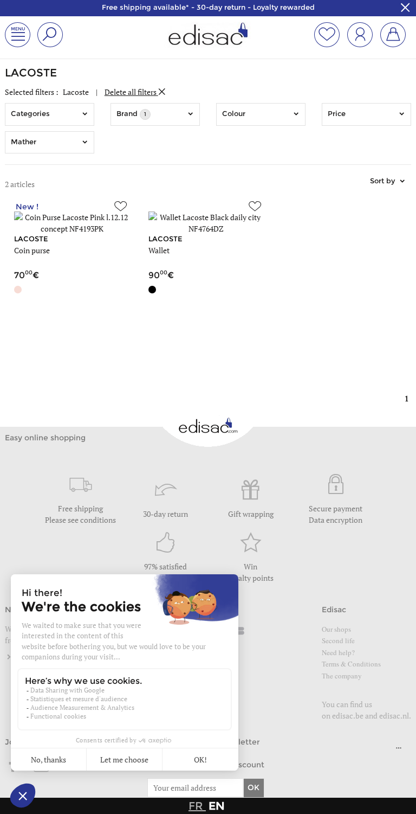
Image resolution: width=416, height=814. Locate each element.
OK (253, 787)
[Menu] (398, 750)
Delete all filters (131, 92)
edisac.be (347, 715)
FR (197, 805)
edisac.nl (394, 715)
